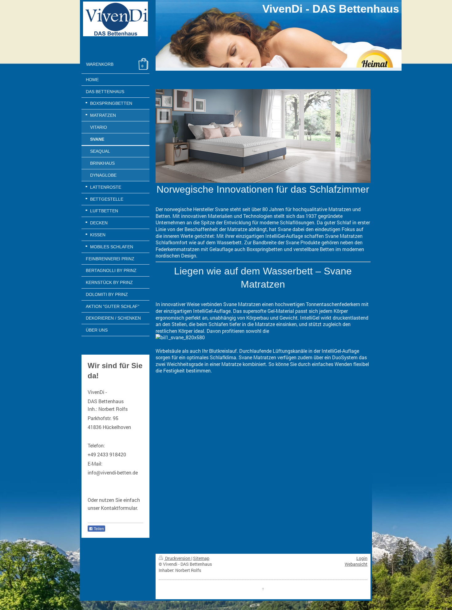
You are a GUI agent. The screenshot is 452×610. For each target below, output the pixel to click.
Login (361, 558)
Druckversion (177, 558)
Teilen (98, 529)
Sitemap (201, 558)
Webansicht (356, 564)
